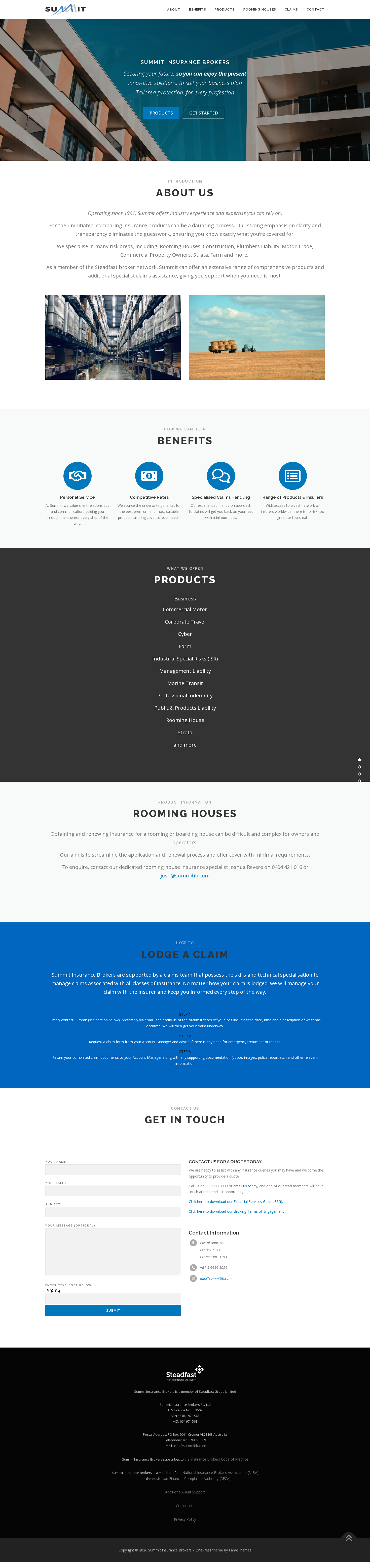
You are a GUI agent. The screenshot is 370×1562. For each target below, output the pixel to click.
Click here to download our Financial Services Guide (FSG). (236, 1201)
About (173, 9)
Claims (291, 9)
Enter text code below (68, 1285)
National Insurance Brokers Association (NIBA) (220, 1472)
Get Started (203, 113)
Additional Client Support (185, 1492)
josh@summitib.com (185, 875)
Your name (55, 1161)
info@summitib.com (216, 1278)
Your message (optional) (70, 1225)
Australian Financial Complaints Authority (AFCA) (191, 1478)
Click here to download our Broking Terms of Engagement (236, 1211)
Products (225, 9)
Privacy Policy (185, 1519)
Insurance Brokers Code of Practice (219, 1459)
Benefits (197, 9)
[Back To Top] (349, 1538)
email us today (245, 1186)
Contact (316, 9)
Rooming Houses (259, 9)
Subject (53, 1204)
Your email (56, 1183)
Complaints (185, 1505)
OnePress (203, 1550)
